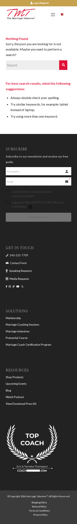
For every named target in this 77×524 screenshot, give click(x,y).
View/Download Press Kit (21, 403)
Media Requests (19, 278)
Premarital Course (17, 338)
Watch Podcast (15, 397)
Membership (13, 318)
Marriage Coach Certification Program (28, 344)
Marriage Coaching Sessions (22, 324)
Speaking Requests (20, 270)
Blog (8, 390)
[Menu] (53, 14)
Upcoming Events (16, 383)
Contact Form (18, 263)
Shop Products (14, 377)
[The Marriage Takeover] (32, 14)
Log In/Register (41, 3)
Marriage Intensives (17, 331)
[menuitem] (54, 14)
